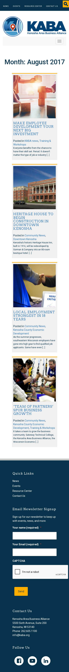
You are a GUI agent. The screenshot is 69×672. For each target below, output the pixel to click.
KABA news (31, 140)
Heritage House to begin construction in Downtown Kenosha (33, 221)
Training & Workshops (42, 427)
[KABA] (34, 26)
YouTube (32, 660)
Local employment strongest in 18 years (34, 315)
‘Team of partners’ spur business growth (33, 410)
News (6, 6)
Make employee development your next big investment (33, 128)
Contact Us (52, 6)
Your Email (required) (27, 544)
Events (16, 6)
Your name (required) (27, 527)
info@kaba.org (21, 635)
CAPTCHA (19, 560)
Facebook (19, 660)
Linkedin (45, 660)
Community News (35, 235)
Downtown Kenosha (24, 239)
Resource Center (33, 6)
